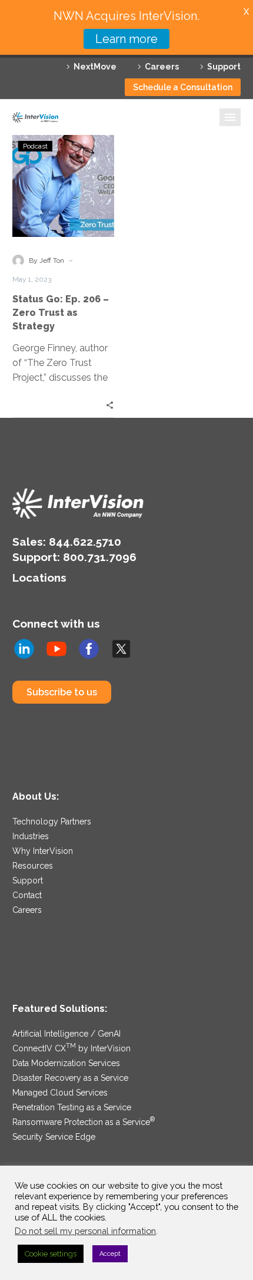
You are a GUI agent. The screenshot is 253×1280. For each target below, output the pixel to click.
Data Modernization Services (66, 1063)
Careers (162, 66)
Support (224, 66)
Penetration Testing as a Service (71, 1107)
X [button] (246, 11)
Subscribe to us (61, 692)
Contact (27, 895)
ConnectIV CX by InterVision (71, 1048)
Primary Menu (230, 117)
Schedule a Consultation (182, 87)
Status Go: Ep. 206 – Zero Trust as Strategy (60, 312)
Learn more (126, 39)
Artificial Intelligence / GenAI (66, 1033)
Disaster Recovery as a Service (70, 1078)
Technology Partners (51, 821)
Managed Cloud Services (60, 1092)
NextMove (95, 66)
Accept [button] (110, 1254)
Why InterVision (42, 851)
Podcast (35, 146)
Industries (30, 836)
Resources (32, 865)
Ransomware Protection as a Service (83, 1122)
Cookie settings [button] (50, 1253)
